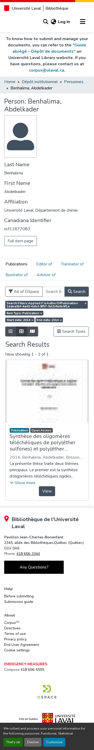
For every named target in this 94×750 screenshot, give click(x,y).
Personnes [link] (74, 82)
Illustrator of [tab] (16, 275)
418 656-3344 (28, 553)
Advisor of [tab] (46, 275)
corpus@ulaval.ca (46, 70)
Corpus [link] (12, 622)
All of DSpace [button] (26, 291)
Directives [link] (12, 628)
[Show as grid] (21, 331)
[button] (45, 22)
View (47, 491)
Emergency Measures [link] (25, 664)
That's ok (13, 742)
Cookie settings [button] (17, 650)
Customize (54, 742)
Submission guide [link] (18, 601)
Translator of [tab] (72, 264)
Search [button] (78, 291)
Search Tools (73, 331)
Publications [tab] (16, 264)
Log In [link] (64, 22)
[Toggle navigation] (82, 22)
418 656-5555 (32, 669)
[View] (47, 391)
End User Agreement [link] (21, 644)
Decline (33, 742)
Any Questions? (34, 567)
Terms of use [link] (15, 633)
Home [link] (9, 82)
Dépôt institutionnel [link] (40, 82)
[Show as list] (10, 331)
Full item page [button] (20, 241)
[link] (47, 692)
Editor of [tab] (44, 264)
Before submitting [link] (19, 596)
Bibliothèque (56, 8)
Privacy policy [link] (15, 639)
